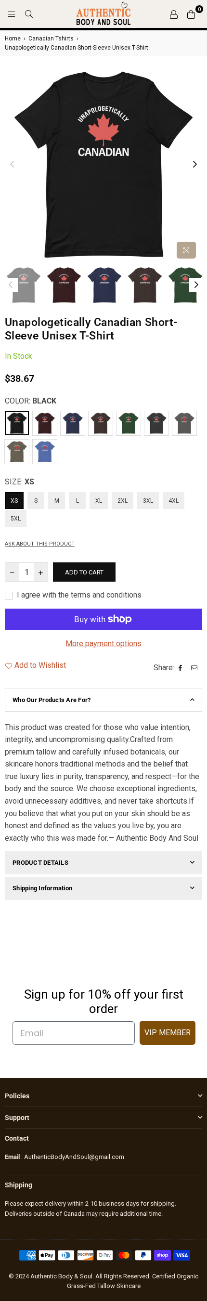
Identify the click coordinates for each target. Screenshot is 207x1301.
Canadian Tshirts (51, 38)
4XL (173, 500)
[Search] (29, 14)
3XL (148, 500)
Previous (12, 164)
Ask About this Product (40, 544)
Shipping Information (42, 888)
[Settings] (173, 14)
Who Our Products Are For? (52, 699)
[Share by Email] (195, 668)
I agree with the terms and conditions (78, 594)
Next (195, 164)
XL (98, 500)
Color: (30, 400)
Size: (19, 481)
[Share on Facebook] (181, 668)
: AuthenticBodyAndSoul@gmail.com (72, 1156)
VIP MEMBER (167, 1032)
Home (13, 38)
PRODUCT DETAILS (40, 862)
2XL (122, 500)
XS (14, 500)
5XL (16, 518)
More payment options (103, 643)
